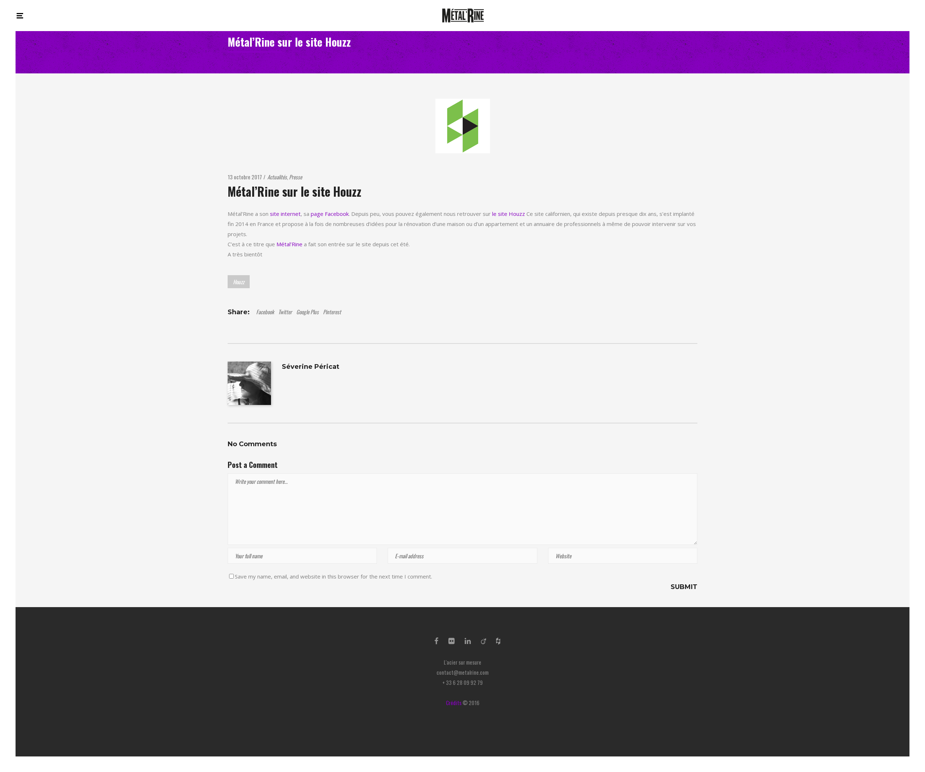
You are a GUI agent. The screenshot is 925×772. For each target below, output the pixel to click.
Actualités (277, 177)
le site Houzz (508, 213)
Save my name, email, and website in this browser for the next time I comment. (333, 576)
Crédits (453, 703)
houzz (238, 282)
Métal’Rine (289, 244)
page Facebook (330, 213)
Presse (295, 177)
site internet (285, 213)
